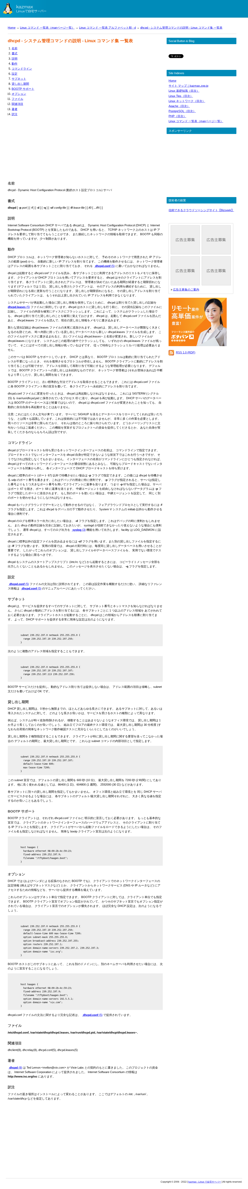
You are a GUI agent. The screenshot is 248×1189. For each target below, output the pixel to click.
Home (12, 27)
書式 (14, 53)
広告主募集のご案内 (186, 289)
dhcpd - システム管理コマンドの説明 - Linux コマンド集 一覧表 (181, 27)
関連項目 (17, 104)
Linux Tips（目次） (181, 96)
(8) (15, 1067)
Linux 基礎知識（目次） (184, 90)
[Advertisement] (85, 148)
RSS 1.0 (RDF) (185, 352)
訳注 (14, 114)
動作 (14, 63)
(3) (79, 529)
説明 (14, 58)
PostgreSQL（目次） (182, 111)
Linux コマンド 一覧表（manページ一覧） (47, 27)
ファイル (17, 98)
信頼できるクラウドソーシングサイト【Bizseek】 (201, 210)
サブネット (19, 78)
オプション (19, 93)
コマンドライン (22, 68)
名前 (14, 48)
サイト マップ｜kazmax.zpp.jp (188, 85)
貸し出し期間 (20, 83)
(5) (105, 266)
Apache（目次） (179, 106)
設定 (14, 73)
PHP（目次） (177, 116)
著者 (14, 109)
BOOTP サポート (23, 88)
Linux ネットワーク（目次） (187, 101)
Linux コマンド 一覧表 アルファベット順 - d (107, 27)
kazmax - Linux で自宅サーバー (204, 1181)
